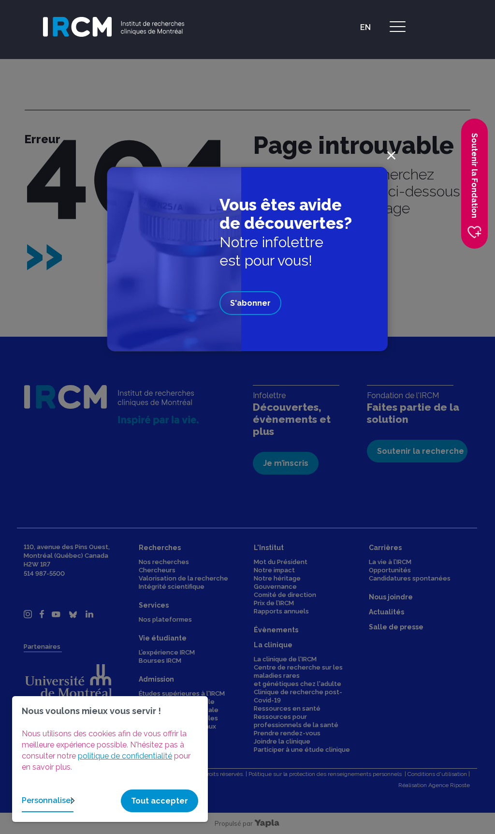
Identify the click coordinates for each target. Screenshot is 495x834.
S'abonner (250, 303)
